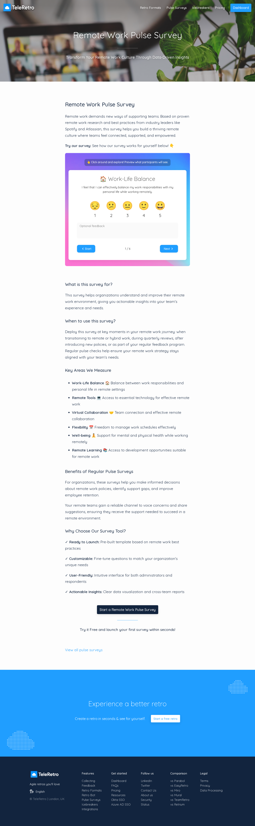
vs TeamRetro (179, 800)
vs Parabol (177, 781)
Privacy (205, 785)
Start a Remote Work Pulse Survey (128, 609)
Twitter (145, 785)
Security (146, 800)
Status (145, 804)
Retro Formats (150, 8)
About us (147, 795)
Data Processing (211, 790)
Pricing (220, 8)
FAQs (114, 785)
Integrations (90, 809)
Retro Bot (88, 795)
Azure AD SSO (121, 804)
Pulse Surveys (177, 8)
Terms (204, 781)
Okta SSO (118, 800)
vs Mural (176, 795)
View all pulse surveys (84, 650)
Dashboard (241, 8)
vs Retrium (177, 804)
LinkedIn (146, 781)
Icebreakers (200, 8)
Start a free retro (165, 718)
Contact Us (148, 790)
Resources (118, 795)
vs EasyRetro (179, 785)
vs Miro (175, 790)
